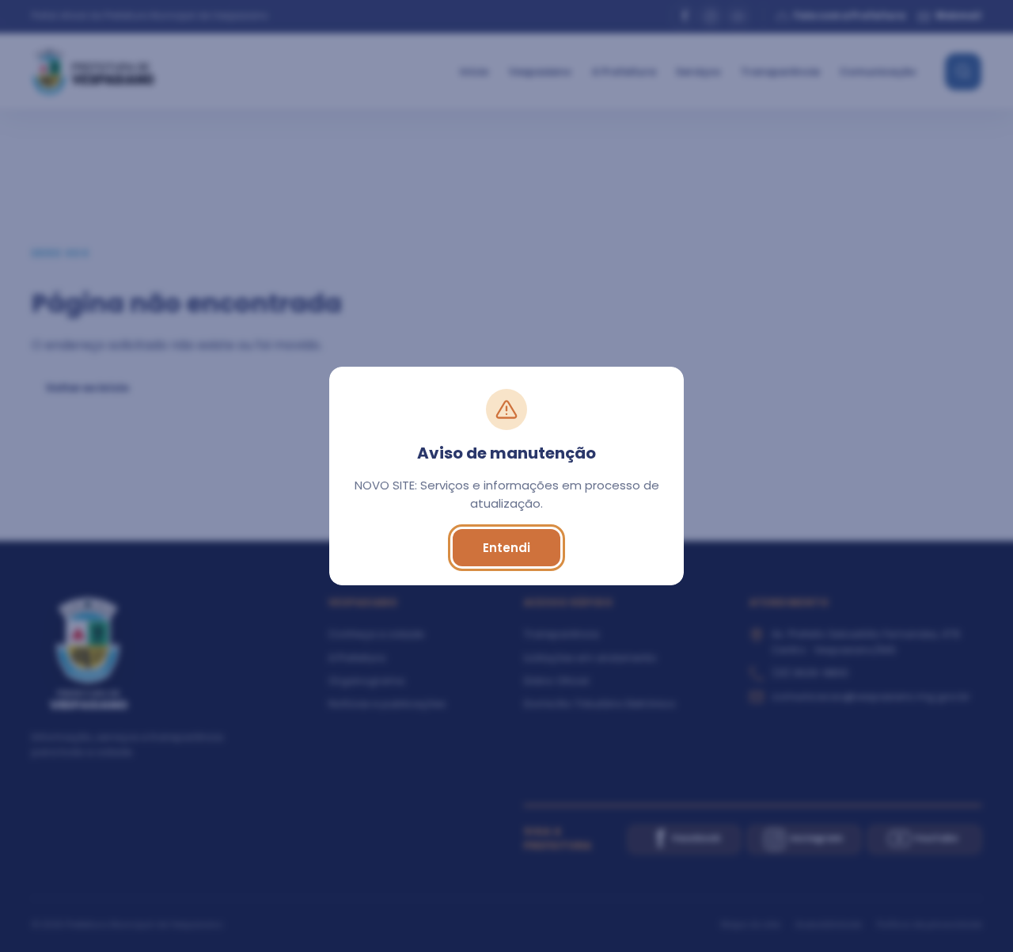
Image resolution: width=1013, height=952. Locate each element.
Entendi (506, 547)
